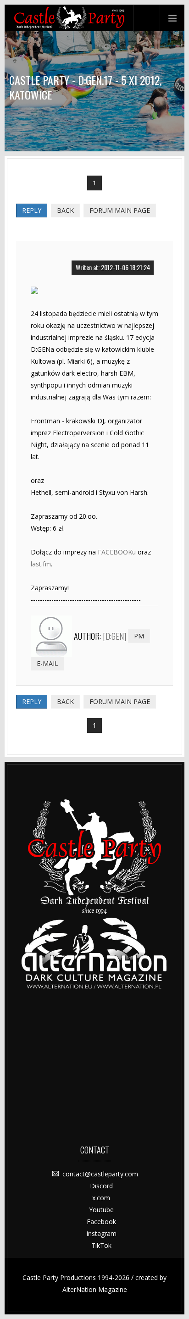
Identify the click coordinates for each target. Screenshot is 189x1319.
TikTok (101, 1245)
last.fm (41, 564)
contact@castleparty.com (100, 1173)
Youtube (101, 1209)
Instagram (101, 1233)
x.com (101, 1197)
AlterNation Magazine (94, 1289)
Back (65, 210)
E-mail (47, 663)
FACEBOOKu (117, 552)
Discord (101, 1185)
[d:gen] (114, 636)
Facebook (101, 1221)
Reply (31, 210)
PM (139, 636)
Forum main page (119, 210)
